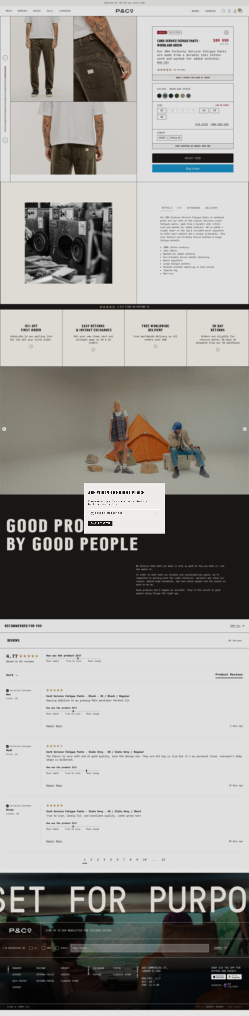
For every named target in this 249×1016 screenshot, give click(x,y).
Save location (100, 523)
